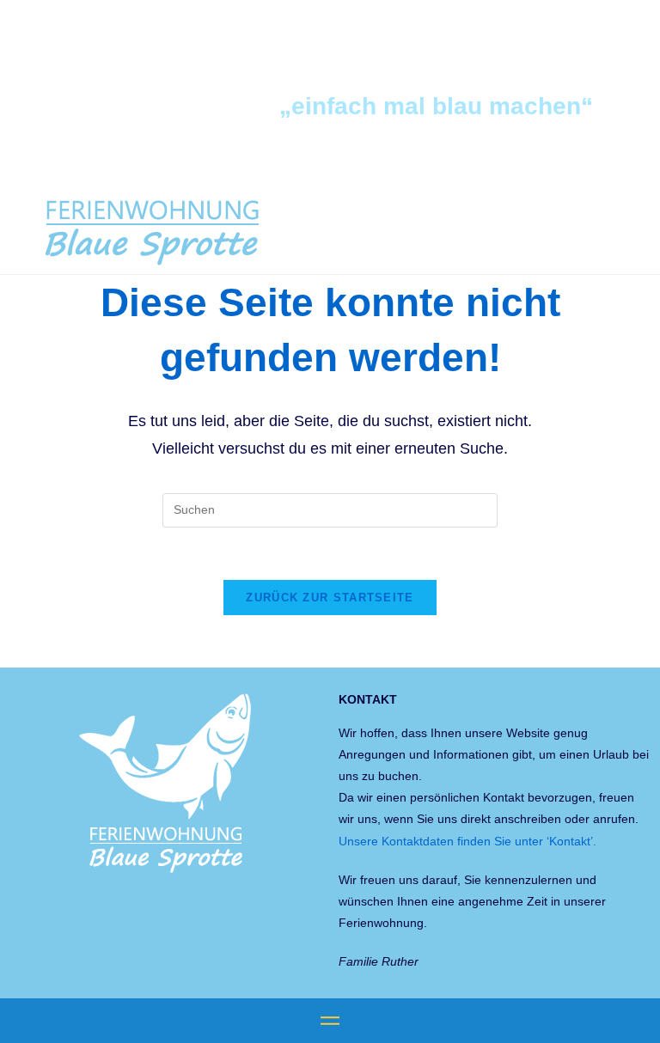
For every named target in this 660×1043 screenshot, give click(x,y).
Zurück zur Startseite (329, 597)
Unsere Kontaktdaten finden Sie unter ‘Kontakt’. (467, 841)
